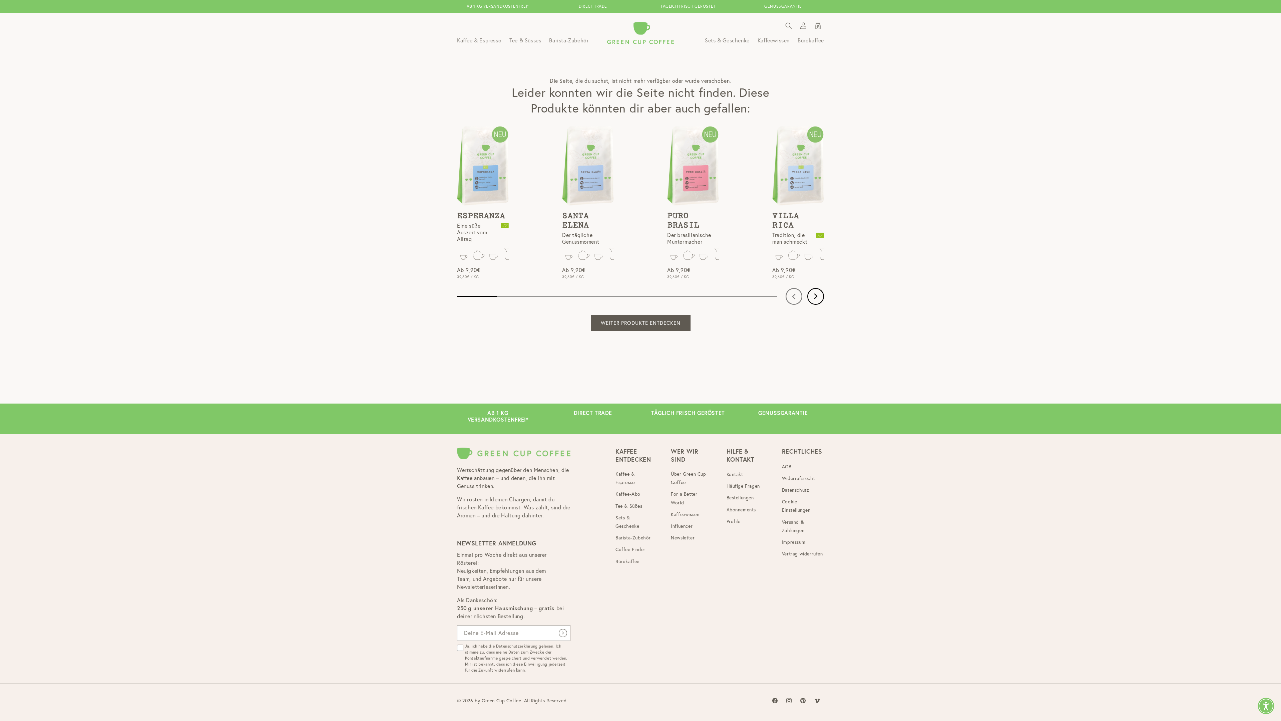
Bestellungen (740, 498)
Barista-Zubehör (633, 538)
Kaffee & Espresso (625, 478)
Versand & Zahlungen (793, 526)
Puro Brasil (683, 220)
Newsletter (683, 538)
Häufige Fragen (743, 486)
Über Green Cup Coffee (688, 478)
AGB (787, 467)
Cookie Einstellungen (796, 506)
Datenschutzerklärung (517, 646)
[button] (788, 25)
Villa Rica (785, 220)
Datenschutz (795, 490)
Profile (734, 521)
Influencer (682, 526)
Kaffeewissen (685, 514)
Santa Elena (575, 220)
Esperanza (481, 216)
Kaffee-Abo (627, 494)
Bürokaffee (627, 561)
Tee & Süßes (629, 506)
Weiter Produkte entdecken (641, 323)
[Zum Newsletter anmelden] (562, 633)
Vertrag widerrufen (802, 554)
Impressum (793, 542)
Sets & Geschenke (627, 522)
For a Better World (684, 498)
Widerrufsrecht (798, 478)
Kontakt (735, 474)
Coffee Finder (630, 549)
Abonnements (741, 510)
